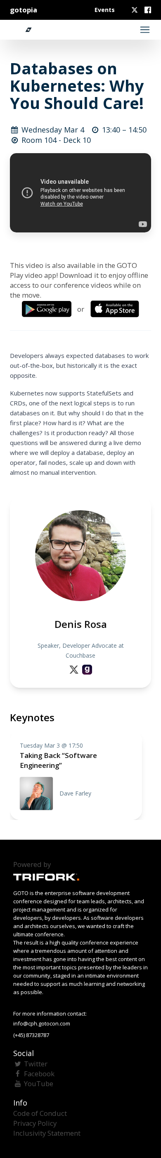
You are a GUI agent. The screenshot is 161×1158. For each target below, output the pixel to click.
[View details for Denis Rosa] (87, 670)
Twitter (35, 1063)
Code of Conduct (40, 1113)
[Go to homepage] (24, 29)
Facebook (39, 1073)
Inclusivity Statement (46, 1133)
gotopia (23, 9)
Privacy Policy (35, 1123)
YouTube (38, 1083)
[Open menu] (145, 29)
